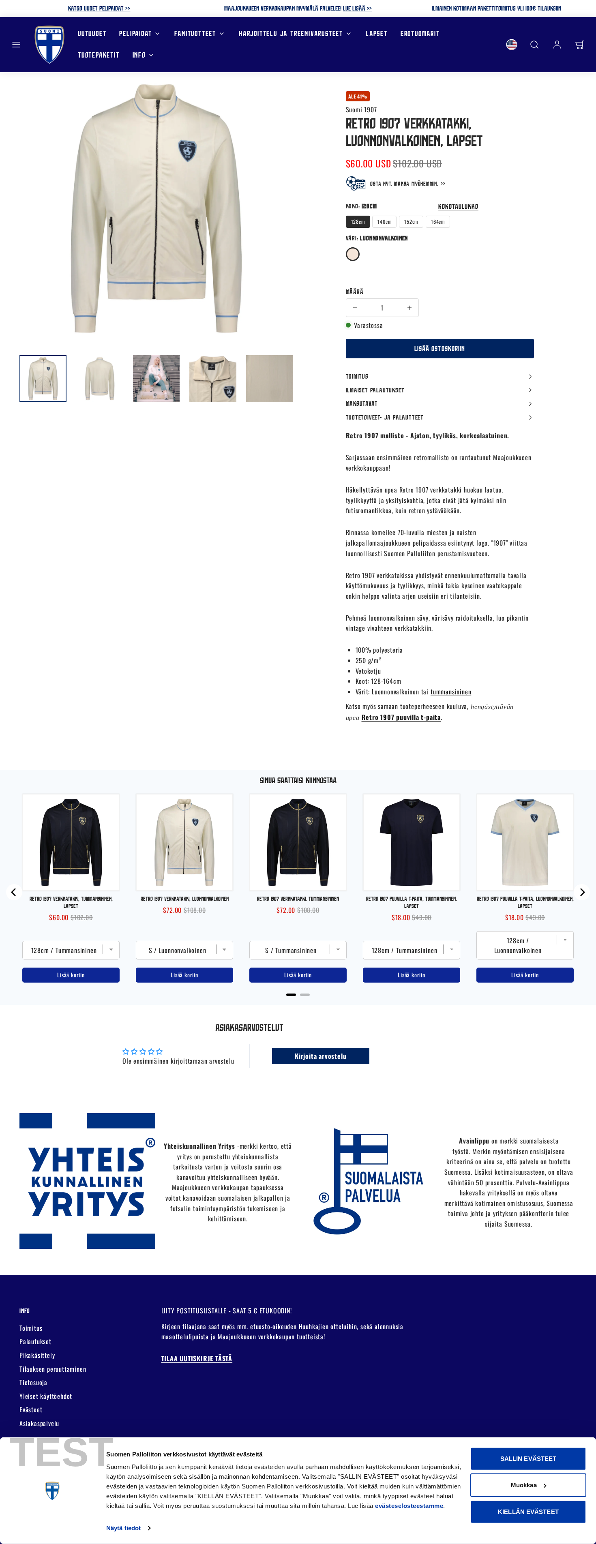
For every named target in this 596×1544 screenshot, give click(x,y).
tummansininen (451, 691)
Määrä (355, 291)
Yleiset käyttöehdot (45, 1396)
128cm (358, 221)
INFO (139, 55)
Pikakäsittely (37, 1355)
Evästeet (30, 1409)
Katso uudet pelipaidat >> (99, 8)
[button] (16, 44)
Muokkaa (524, 1485)
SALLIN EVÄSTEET (528, 1458)
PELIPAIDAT (135, 33)
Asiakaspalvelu (39, 1423)
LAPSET (377, 33)
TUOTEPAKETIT (99, 55)
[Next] (582, 892)
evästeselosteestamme (409, 1505)
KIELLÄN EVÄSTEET (528, 1511)
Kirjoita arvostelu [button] (320, 1056)
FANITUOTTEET (195, 33)
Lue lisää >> (357, 8)
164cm (438, 221)
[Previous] (14, 892)
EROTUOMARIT (420, 33)
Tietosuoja (33, 1382)
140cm (384, 221)
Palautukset (35, 1341)
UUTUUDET (92, 33)
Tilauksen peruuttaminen (52, 1369)
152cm (411, 221)
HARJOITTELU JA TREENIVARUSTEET (291, 33)
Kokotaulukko (458, 206)
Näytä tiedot (123, 1528)
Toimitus (30, 1328)
